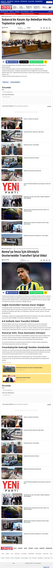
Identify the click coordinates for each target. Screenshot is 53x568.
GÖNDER (49, 106)
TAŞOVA (16, 1)
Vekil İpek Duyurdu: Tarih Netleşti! (31, 144)
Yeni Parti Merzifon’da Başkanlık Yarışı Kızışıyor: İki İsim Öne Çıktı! (37, 184)
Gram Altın (29, 6)
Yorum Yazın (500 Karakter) (8, 94)
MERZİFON (10, 1)
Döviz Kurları (45, 553)
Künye (3, 553)
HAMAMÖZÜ (38, 1)
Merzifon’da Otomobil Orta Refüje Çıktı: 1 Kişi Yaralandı (36, 235)
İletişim (7, 553)
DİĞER (31, 11)
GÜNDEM (17, 11)
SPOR (14, 248)
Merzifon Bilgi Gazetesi (7, 16)
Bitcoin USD (36, 6)
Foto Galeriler (23, 553)
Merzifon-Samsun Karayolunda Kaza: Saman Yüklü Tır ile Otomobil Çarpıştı (36, 210)
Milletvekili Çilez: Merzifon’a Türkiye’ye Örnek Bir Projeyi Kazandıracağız (36, 223)
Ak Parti (12, 558)
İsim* (3, 89)
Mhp (30, 558)
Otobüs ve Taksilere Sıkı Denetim (31, 119)
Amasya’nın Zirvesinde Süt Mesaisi (31, 157)
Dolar (15, 6)
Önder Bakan (17, 558)
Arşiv (12, 553)
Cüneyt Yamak (46, 558)
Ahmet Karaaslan (24, 558)
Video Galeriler (31, 553)
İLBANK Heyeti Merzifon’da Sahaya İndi (32, 170)
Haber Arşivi (17, 553)
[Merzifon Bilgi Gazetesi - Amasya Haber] (7, 548)
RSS (14, 563)
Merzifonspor (40, 558)
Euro (21, 6)
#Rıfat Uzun (5, 82)
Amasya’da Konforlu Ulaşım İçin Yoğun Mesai (34, 131)
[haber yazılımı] (46, 567)
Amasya (28, 27)
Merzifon (7, 558)
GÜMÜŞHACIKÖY (6, 3)
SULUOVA (31, 1)
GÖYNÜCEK (23, 1)
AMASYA (3, 1)
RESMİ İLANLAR (4, 11)
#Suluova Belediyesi (15, 82)
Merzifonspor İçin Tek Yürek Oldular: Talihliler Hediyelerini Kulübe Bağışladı (37, 197)
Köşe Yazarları (38, 553)
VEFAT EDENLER (24, 11)
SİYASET (14, 16)
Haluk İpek (34, 558)
